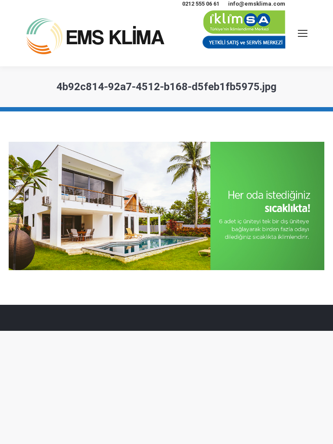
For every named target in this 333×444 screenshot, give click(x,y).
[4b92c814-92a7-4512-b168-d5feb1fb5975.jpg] (166, 206)
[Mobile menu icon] (302, 33)
